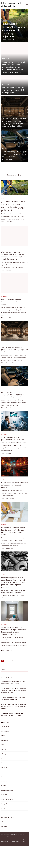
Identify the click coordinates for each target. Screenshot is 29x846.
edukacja (4, 754)
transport (4, 804)
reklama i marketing (7, 790)
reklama (3, 785)
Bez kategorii (5, 731)
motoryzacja (5, 767)
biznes (4, 115)
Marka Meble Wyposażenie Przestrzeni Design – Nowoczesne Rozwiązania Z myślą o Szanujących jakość (14, 630)
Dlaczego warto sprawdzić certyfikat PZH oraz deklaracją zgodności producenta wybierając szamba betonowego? (14, 67)
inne (2, 758)
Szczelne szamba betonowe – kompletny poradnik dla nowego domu (14, 90)
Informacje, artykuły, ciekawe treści (11, 4)
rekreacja (4, 794)
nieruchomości (5, 772)
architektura (5, 726)
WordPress (22, 841)
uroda (3, 808)
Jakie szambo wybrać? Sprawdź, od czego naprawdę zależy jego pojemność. (14, 30)
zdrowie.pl (4, 434)
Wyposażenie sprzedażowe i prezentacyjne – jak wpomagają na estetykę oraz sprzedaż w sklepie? (14, 122)
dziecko (3, 749)
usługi (4, 148)
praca (3, 776)
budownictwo (5, 740)
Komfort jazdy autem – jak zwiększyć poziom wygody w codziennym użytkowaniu (14, 155)
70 (13, 661)
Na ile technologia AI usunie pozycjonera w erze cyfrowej (12, 438)
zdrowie (3, 822)
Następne (16, 661)
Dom (3, 20)
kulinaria (4, 763)
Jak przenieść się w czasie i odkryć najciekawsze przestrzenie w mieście (14, 484)
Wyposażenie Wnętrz (7, 817)
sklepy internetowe (7, 799)
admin (4, 39)
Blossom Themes (5, 841)
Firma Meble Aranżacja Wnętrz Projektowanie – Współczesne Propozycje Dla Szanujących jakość (13, 531)
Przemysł (5, 58)
